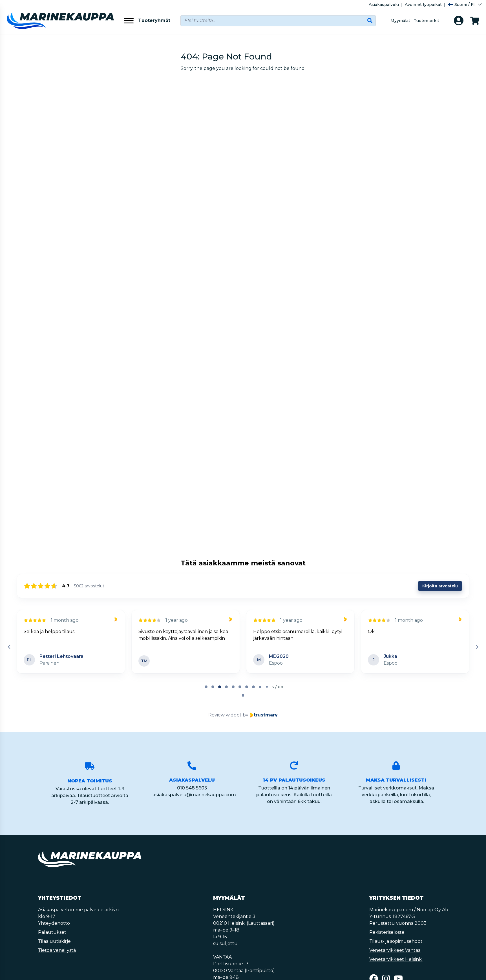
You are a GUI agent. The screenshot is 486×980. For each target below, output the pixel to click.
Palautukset (52, 932)
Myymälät (400, 20)
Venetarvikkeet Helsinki (396, 959)
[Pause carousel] (243, 695)
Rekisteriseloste (387, 932)
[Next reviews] (476, 646)
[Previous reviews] (9, 646)
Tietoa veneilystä (57, 950)
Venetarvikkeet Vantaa (395, 950)
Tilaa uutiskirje (54, 941)
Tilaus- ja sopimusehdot (396, 941)
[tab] (206, 686)
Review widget (225, 715)
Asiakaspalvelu (384, 4)
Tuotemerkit (426, 20)
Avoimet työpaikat (423, 4)
